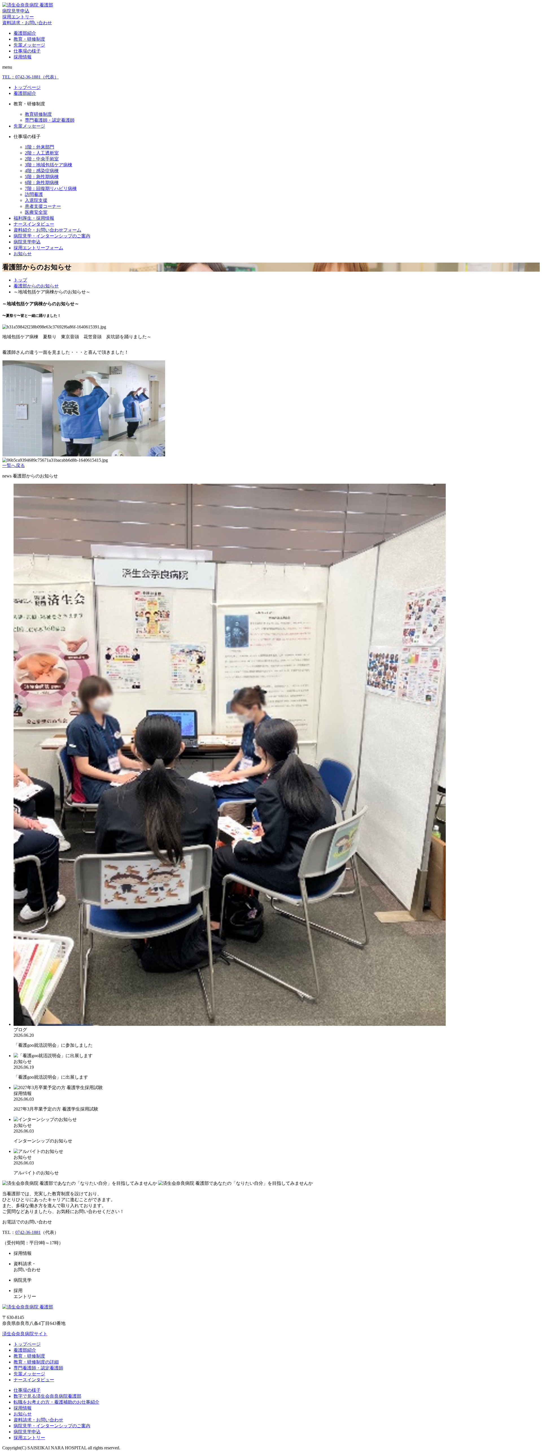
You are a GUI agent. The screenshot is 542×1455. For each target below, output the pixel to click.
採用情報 (23, 56)
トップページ (27, 87)
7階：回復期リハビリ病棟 (51, 188)
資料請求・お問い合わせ (27, 22)
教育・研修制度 (29, 39)
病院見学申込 (15, 10)
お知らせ (23, 253)
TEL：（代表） (30, 77)
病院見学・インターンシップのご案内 (52, 236)
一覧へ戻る (13, 465)
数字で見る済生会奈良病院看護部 (47, 1396)
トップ (20, 280)
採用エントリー (18, 16)
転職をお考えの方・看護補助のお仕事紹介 (56, 1402)
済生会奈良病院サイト (24, 1333)
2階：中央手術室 (42, 158)
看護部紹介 (25, 33)
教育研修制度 (38, 114)
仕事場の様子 (27, 51)
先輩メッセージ (29, 45)
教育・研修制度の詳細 (36, 1362)
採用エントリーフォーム (38, 247)
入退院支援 (36, 200)
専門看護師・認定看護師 (50, 120)
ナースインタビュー (34, 224)
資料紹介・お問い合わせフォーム (47, 230)
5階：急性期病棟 (42, 176)
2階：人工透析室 (42, 152)
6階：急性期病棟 (42, 182)
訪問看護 (34, 194)
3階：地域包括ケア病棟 (48, 164)
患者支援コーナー (43, 206)
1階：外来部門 (39, 147)
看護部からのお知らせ (36, 285)
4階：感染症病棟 (42, 170)
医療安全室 (36, 212)
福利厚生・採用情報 (34, 218)
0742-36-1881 (28, 1232)
